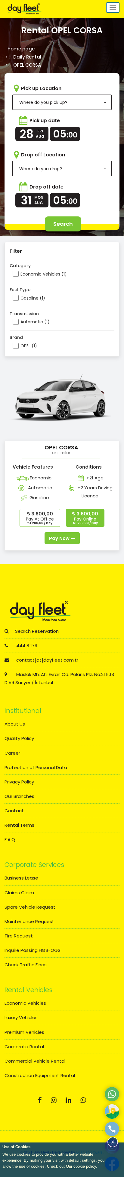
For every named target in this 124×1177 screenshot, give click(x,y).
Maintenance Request (29, 921)
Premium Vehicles (24, 1032)
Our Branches (19, 796)
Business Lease (21, 878)
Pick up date (44, 120)
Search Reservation (37, 631)
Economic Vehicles (25, 1003)
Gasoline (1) (32, 298)
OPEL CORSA (61, 447)
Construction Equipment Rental (40, 1075)
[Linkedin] (68, 1100)
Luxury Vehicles (21, 1017)
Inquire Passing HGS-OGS (32, 950)
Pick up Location (41, 88)
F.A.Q (10, 839)
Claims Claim (19, 892)
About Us (15, 724)
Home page (21, 49)
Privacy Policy (19, 782)
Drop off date (46, 186)
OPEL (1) (28, 345)
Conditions (89, 467)
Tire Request (19, 936)
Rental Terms (19, 825)
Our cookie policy (81, 1166)
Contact (14, 810)
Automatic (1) (35, 321)
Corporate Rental (24, 1046)
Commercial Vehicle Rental (35, 1061)
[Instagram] (53, 1100)
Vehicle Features (33, 467)
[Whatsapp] (83, 1100)
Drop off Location (43, 154)
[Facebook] (40, 1100)
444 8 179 (26, 645)
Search (63, 224)
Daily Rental (27, 57)
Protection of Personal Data (36, 767)
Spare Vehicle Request (30, 907)
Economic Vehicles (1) (43, 274)
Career (12, 753)
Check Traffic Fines (26, 964)
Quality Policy (19, 738)
